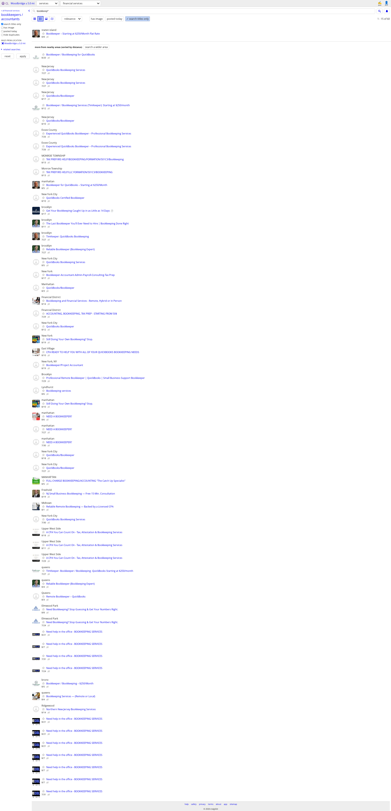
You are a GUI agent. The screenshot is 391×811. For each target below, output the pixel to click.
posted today (10, 31)
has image (9, 27)
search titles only (12, 24)
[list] (35, 18)
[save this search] (387, 11)
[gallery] (46, 18)
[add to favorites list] (43, 33)
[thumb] (40, 18)
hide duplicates (12, 34)
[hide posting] (48, 37)
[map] (52, 18)
